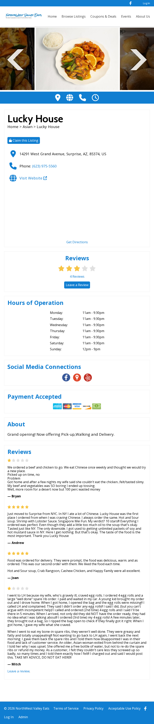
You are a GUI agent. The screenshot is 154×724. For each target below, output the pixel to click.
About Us (143, 16)
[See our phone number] (82, 97)
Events (126, 16)
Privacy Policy (93, 708)
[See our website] (69, 97)
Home (52, 16)
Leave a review (18, 671)
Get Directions (77, 242)
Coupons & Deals (103, 16)
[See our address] (57, 97)
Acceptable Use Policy (124, 708)
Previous (15, 59)
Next (139, 59)
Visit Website (31, 178)
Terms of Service (66, 708)
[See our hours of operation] (95, 97)
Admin (23, 717)
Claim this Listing (25, 140)
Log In (146, 3)
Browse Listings (74, 16)
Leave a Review (77, 285)
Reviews (77, 276)
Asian (28, 126)
